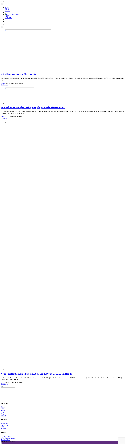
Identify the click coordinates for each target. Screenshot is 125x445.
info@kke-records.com (8, 438)
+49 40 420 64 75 (6, 436)
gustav (3, 83)
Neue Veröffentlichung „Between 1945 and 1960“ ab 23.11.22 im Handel (36, 374)
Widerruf (3, 429)
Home (3, 407)
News (2, 409)
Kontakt (3, 416)
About (3, 410)
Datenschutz (4, 425)
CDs (2, 412)
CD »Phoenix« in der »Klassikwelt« (18, 74)
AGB (2, 427)
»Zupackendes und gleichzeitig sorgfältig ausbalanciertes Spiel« (33, 107)
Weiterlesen (4, 85)
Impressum (4, 423)
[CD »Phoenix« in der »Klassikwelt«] (28, 70)
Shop (2, 414)
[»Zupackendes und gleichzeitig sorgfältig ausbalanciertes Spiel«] (19, 103)
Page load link (5, 440)
